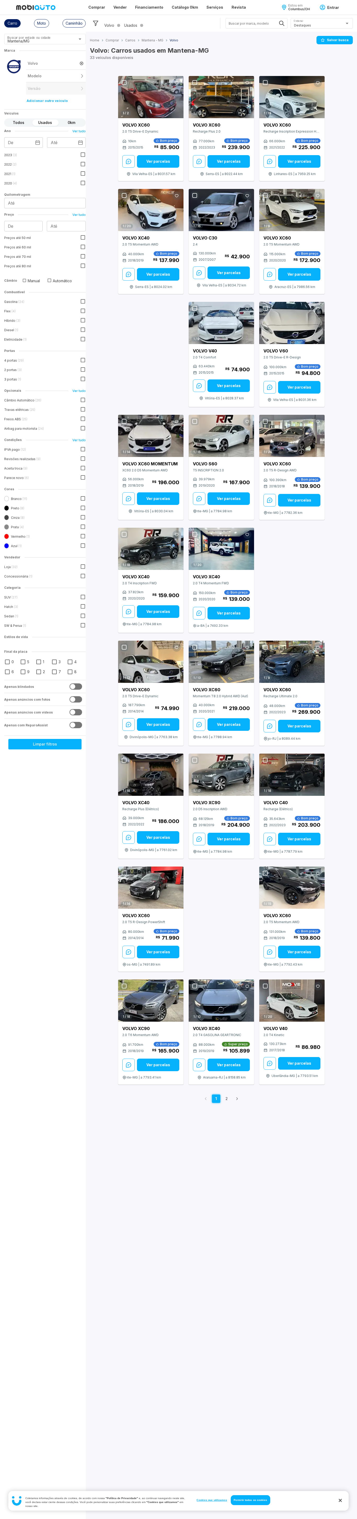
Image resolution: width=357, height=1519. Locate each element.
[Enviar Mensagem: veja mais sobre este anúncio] (128, 161)
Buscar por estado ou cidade (28, 38)
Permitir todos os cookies (250, 1500)
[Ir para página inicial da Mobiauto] (36, 7)
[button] (12, 23)
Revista (239, 7)
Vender (120, 7)
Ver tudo (79, 131)
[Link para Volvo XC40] (150, 210)
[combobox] (39, 40)
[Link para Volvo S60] (221, 436)
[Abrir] (80, 39)
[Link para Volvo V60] (292, 323)
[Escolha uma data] (37, 142)
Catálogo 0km (185, 7)
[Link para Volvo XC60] (150, 97)
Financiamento (149, 7)
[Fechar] (340, 1500)
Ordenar (298, 20)
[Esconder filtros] (95, 23)
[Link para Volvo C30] (221, 210)
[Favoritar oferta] (176, 83)
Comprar (96, 7)
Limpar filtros (45, 744)
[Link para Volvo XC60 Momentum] (150, 435)
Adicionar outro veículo (47, 101)
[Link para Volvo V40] (221, 323)
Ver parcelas (158, 161)
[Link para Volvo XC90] (221, 774)
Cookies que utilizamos (212, 1500)
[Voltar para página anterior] (205, 1099)
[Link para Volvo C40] (292, 774)
